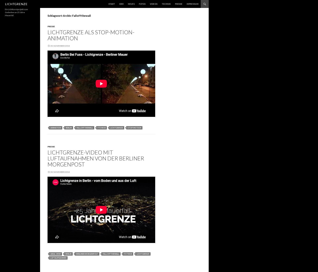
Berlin (69, 128)
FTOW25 (102, 128)
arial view (55, 254)
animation (55, 128)
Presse (178, 4)
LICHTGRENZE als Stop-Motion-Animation (91, 35)
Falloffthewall (85, 128)
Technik (166, 4)
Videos (154, 4)
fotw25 (128, 254)
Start (111, 4)
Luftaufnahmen (58, 258)
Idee (121, 4)
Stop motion (134, 128)
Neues (131, 4)
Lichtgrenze (16, 4)
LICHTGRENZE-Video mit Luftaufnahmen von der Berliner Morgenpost (96, 158)
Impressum (193, 4)
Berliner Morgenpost (87, 254)
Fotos (142, 4)
